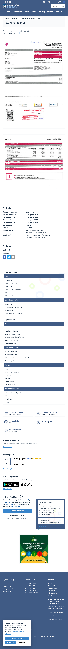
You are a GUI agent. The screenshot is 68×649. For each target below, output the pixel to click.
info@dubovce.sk (53, 601)
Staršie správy (42, 526)
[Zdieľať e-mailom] (13, 257)
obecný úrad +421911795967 (56, 599)
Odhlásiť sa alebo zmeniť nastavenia (17, 518)
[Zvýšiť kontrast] (43, 2)
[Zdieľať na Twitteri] (9, 257)
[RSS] (4, 2)
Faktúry (22, 33)
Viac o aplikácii (7, 489)
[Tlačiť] (10, 2)
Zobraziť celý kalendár (10, 469)
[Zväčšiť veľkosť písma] (51, 2)
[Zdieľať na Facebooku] (4, 257)
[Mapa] (7, 2)
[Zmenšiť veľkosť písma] (46, 2)
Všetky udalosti (7, 447)
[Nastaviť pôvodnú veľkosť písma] (49, 2)
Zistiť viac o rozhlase (17, 515)
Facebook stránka (53, 603)
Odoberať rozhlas (17, 511)
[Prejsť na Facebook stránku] (64, 2)
